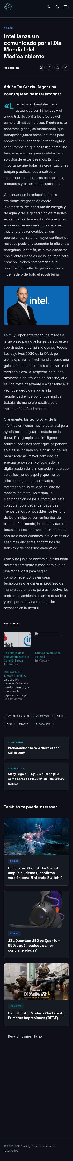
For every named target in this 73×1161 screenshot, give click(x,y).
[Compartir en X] (41, 67)
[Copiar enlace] (65, 67)
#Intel (60, 715)
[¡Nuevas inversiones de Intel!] (48, 639)
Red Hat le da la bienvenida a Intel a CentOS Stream (16, 656)
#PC (9, 723)
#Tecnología (43, 723)
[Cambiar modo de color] (57, 6)
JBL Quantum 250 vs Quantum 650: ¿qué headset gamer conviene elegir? (34, 945)
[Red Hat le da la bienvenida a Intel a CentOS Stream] (17, 639)
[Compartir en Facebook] (49, 67)
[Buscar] (49, 6)
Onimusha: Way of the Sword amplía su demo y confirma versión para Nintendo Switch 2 (35, 873)
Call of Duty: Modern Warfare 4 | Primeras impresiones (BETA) (36, 1015)
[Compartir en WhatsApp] (57, 67)
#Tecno (23, 723)
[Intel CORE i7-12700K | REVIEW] (19, 685)
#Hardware (43, 715)
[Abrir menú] (65, 6)
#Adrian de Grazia (18, 715)
